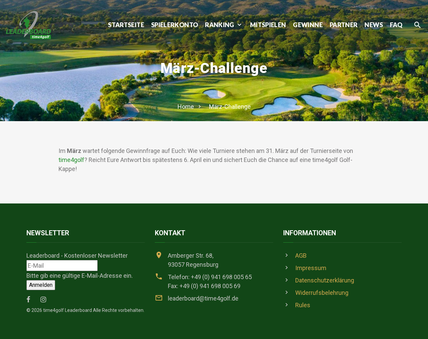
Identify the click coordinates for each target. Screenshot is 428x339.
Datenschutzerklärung (324, 280)
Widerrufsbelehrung (321, 292)
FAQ (396, 24)
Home (186, 106)
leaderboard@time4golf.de (203, 298)
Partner (344, 24)
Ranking (219, 24)
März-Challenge (230, 106)
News (373, 24)
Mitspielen (268, 24)
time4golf (71, 159)
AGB (301, 255)
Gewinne (308, 24)
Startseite (126, 24)
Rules (302, 305)
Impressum (310, 267)
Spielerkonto (174, 24)
